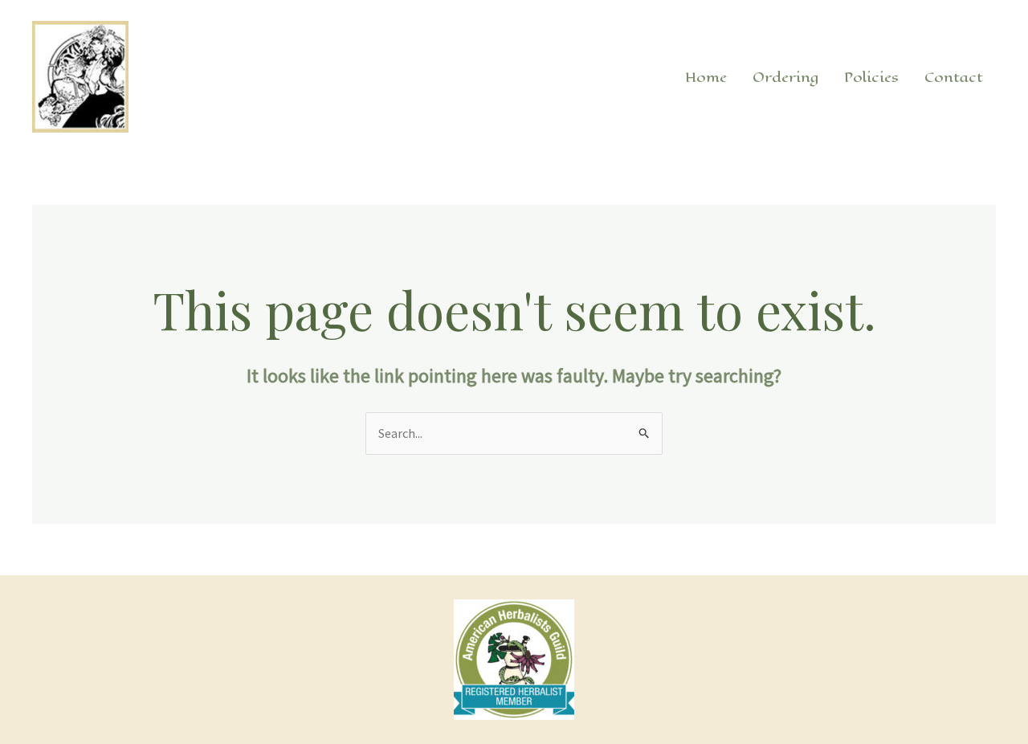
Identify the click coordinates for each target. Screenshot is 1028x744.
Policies (871, 77)
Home (706, 77)
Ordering (785, 77)
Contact (953, 77)
